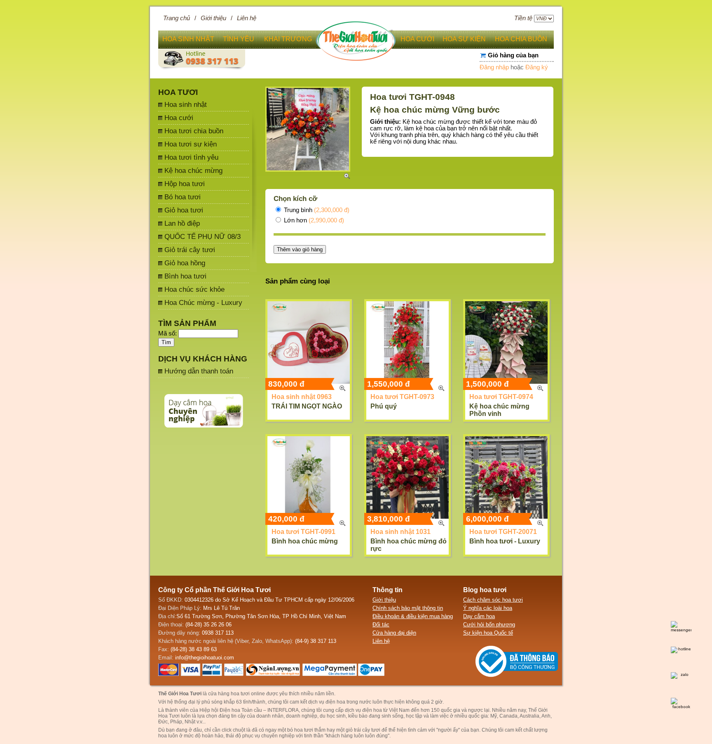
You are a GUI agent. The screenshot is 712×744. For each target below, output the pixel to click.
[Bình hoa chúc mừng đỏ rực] (407, 477)
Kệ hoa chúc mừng (193, 170)
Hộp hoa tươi (184, 184)
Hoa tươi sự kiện (190, 144)
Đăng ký (536, 67)
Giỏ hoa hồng (184, 263)
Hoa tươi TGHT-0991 (303, 531)
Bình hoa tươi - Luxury (504, 541)
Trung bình (315, 210)
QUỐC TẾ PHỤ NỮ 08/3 (202, 236)
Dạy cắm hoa (479, 616)
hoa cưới (417, 39)
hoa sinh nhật (188, 39)
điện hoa (372, 710)
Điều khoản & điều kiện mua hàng (412, 616)
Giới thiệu (213, 18)
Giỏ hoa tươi (183, 210)
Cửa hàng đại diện (394, 633)
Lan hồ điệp (182, 223)
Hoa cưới (178, 117)
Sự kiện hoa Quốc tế (488, 633)
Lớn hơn (313, 220)
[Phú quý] (407, 342)
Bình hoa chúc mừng (305, 541)
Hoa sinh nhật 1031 (400, 531)
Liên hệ (246, 18)
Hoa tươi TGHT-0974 (501, 396)
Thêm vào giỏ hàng (300, 249)
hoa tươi (303, 730)
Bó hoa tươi (182, 197)
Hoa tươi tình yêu (191, 157)
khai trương (288, 39)
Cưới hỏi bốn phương (489, 624)
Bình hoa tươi (185, 276)
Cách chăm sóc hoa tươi (493, 600)
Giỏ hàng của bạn (513, 55)
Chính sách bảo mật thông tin (407, 608)
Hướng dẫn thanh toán (198, 371)
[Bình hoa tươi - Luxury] (506, 477)
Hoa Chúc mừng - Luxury (203, 302)
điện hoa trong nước (348, 702)
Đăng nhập (494, 67)
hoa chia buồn (521, 39)
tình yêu (238, 39)
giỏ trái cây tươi (363, 730)
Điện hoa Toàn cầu (241, 710)
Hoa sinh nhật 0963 (302, 396)
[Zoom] (342, 388)
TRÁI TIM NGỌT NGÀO (307, 406)
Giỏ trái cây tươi (189, 250)
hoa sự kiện (464, 39)
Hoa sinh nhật (185, 104)
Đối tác (380, 624)
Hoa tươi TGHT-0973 (402, 396)
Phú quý (383, 406)
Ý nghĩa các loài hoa (487, 608)
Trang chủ (176, 18)
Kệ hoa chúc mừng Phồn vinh (499, 410)
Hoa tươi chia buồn (193, 131)
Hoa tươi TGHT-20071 (503, 531)
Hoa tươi (178, 92)
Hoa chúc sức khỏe (194, 289)
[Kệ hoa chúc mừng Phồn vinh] (506, 342)
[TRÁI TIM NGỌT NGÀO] (308, 342)
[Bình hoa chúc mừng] (308, 477)
